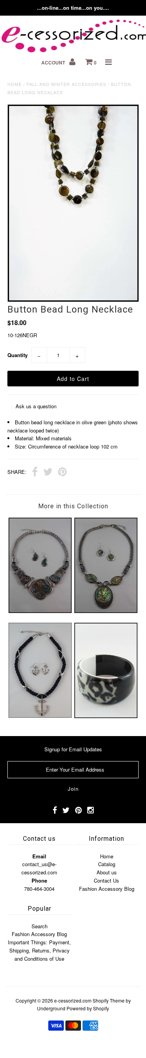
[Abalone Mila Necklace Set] (40, 611)
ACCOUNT (53, 62)
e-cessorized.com (72, 1000)
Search (39, 926)
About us (107, 872)
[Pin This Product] (62, 473)
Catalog (106, 864)
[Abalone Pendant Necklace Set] (105, 611)
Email (39, 856)
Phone (39, 880)
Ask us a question (36, 406)
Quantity (17, 355)
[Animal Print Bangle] (105, 716)
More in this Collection (73, 506)
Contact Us (106, 880)
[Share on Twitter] (48, 473)
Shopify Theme (109, 1000)
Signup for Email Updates (73, 749)
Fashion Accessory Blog (106, 888)
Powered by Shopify (88, 1008)
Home (14, 84)
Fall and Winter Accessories (66, 84)
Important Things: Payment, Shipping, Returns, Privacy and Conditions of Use (39, 950)
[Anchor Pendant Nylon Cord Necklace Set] (40, 715)
